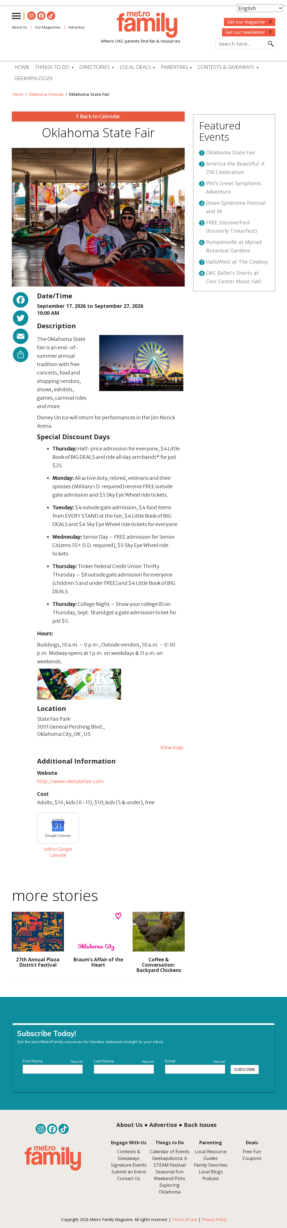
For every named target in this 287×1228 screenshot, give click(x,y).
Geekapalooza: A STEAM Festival (169, 1161)
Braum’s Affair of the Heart (98, 962)
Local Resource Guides (210, 1154)
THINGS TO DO (53, 67)
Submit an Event (129, 1172)
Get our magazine (246, 22)
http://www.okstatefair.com (70, 781)
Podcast (210, 1178)
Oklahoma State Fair (231, 152)
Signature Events (129, 1165)
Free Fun (252, 1151)
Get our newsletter (245, 32)
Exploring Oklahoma (169, 1188)
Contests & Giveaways (227, 67)
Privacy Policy (214, 1219)
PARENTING (175, 67)
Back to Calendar (99, 116)
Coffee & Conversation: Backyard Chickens (158, 964)
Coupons (251, 1158)
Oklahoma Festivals (46, 94)
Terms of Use (184, 1219)
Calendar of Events (169, 1151)
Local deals (136, 67)
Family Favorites (211, 1165)
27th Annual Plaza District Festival (37, 962)
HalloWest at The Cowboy (237, 261)
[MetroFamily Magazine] (140, 24)
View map (171, 747)
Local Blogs (211, 1172)
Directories (95, 67)
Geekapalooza (34, 78)
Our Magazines (48, 27)
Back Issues (200, 1125)
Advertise (163, 1125)
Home (22, 67)
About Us (19, 27)
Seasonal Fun (170, 1172)
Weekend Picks (169, 1178)
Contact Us (128, 1178)
